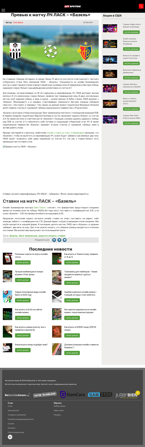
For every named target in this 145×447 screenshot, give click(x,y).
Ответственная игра (16, 432)
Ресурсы (57, 415)
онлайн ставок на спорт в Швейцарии (65, 133)
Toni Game (18, 22)
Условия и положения (17, 415)
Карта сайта (59, 411)
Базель (14, 235)
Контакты (11, 428)
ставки (61, 235)
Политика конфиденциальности (21, 419)
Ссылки (11, 424)
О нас (10, 406)
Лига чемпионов (28, 235)
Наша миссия (13, 411)
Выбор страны (59, 406)
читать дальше (23, 262)
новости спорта (47, 235)
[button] (54, 240)
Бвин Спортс (40, 207)
